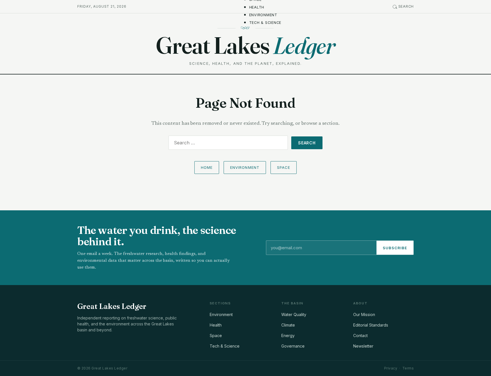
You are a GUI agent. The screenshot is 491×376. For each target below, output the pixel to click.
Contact (360, 335)
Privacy (390, 368)
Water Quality (293, 314)
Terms (408, 368)
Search (406, 6)
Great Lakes (245, 45)
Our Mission (364, 314)
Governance (293, 346)
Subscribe (395, 248)
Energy (288, 335)
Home (207, 167)
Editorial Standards (370, 325)
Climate (288, 325)
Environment (263, 15)
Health (257, 7)
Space (283, 167)
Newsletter (363, 346)
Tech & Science (265, 22)
